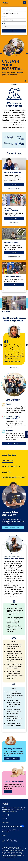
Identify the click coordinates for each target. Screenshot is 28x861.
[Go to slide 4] (15, 367)
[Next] (27, 53)
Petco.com (4, 815)
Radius (4, 23)
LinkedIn (7, 840)
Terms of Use (5, 818)
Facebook (3, 840)
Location (4, 16)
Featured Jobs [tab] (8, 460)
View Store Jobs (14, 222)
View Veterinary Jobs (14, 188)
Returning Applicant (11, 758)
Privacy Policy (5, 822)
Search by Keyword (7, 10)
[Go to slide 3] (15, 84)
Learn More (16, 184)
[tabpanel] (14, 477)
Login (7, 791)
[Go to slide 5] (17, 367)
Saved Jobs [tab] (6, 472)
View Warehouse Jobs (14, 289)
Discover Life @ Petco (14, 444)
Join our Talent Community (11, 527)
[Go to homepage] (5, 2)
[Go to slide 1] (12, 84)
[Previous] (1, 53)
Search (14, 31)
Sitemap (4, 835)
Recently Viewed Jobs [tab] (11, 466)
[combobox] (14, 20)
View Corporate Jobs (14, 256)
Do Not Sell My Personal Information (10, 826)
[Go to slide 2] (14, 84)
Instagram (15, 840)
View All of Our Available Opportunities (14, 477)
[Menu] (24, 2)
